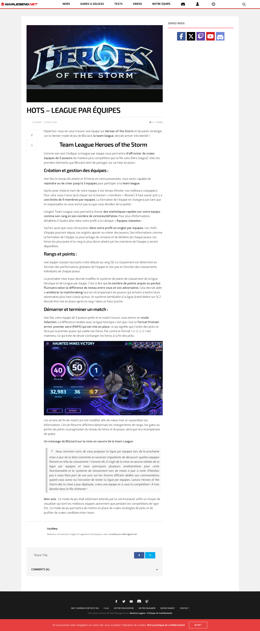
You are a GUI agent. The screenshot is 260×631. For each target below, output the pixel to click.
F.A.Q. (106, 608)
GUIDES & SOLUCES (92, 4)
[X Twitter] (191, 36)
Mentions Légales (138, 613)
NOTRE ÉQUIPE (161, 4)
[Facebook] (181, 36)
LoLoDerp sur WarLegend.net (123, 534)
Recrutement (168, 608)
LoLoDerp (37, 122)
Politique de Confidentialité (159, 613)
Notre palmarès (147, 608)
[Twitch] (201, 36)
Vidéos (137, 4)
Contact (184, 608)
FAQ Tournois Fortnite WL (85, 608)
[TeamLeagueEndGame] (103, 378)
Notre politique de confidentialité (166, 625)
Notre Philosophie (124, 608)
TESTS (118, 4)
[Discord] (220, 36)
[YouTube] (210, 36)
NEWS (66, 4)
